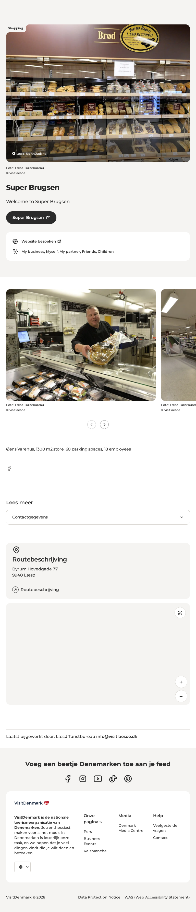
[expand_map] (180, 612)
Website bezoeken (38, 241)
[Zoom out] (181, 696)
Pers (88, 831)
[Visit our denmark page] (67, 778)
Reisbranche (95, 851)
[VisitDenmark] (31, 803)
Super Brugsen (28, 217)
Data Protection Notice (99, 897)
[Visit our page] (82, 778)
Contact (160, 837)
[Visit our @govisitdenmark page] (112, 778)
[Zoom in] (181, 682)
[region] (98, 654)
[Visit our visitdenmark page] (97, 778)
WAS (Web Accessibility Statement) (157, 897)
